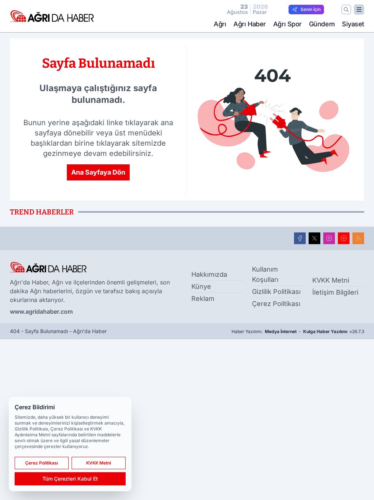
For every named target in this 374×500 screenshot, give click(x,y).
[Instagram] (329, 238)
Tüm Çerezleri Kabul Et (70, 478)
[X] (314, 238)
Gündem (322, 24)
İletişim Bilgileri (335, 292)
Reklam (202, 298)
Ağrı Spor (287, 24)
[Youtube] (344, 238)
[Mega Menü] (359, 9)
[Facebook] (300, 238)
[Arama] (346, 9)
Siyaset (353, 24)
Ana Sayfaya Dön (98, 172)
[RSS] (358, 238)
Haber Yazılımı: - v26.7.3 (298, 331)
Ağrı (220, 24)
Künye (201, 286)
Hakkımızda (209, 274)
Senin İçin (311, 9)
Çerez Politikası (276, 303)
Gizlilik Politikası (276, 291)
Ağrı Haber (249, 24)
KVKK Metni (330, 280)
